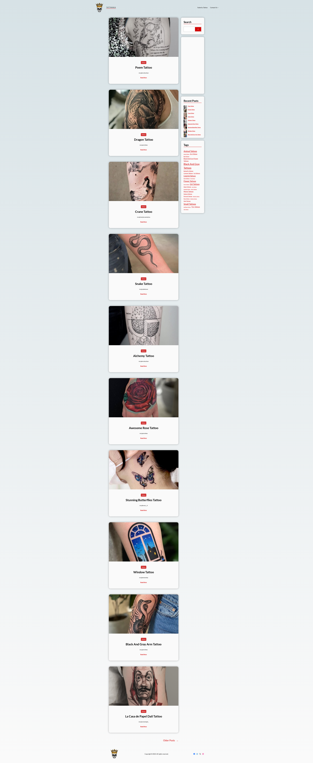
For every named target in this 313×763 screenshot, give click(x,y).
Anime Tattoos (186, 154)
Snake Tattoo (143, 284)
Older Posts (170, 740)
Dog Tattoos (187, 178)
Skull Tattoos (187, 201)
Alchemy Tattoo (143, 356)
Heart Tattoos (187, 187)
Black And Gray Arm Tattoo (143, 644)
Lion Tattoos (194, 187)
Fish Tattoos (192, 178)
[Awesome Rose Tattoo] (185, 125)
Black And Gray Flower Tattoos (191, 160)
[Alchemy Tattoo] (185, 121)
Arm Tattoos (193, 154)
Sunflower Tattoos (187, 207)
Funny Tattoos (186, 184)
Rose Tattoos (187, 198)
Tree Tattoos (186, 209)
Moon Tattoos (194, 189)
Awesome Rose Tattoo (143, 428)
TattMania (111, 7)
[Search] (198, 29)
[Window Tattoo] (185, 132)
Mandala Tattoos (187, 189)
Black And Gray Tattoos (192, 166)
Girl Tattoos (195, 184)
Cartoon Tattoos (188, 173)
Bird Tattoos (186, 156)
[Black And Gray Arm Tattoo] (185, 136)
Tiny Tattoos (195, 207)
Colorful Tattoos (190, 176)
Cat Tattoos (197, 173)
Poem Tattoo (143, 67)
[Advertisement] (193, 66)
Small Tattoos (190, 204)
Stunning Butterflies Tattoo (143, 500)
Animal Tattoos (190, 151)
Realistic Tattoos (196, 196)
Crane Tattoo (143, 211)
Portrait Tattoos (188, 196)
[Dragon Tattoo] (185, 111)
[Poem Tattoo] (185, 107)
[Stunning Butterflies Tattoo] (185, 128)
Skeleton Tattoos (193, 198)
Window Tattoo (143, 572)
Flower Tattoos (190, 181)
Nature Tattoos (188, 194)
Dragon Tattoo (143, 139)
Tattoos (143, 62)
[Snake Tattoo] (185, 118)
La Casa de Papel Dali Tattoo (143, 716)
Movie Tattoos (188, 191)
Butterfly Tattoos (188, 171)
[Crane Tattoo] (185, 114)
